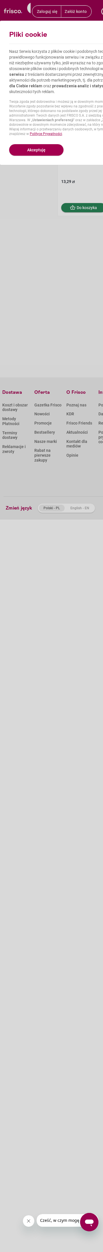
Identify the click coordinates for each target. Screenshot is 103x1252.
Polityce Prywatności (46, 134)
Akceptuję (36, 150)
